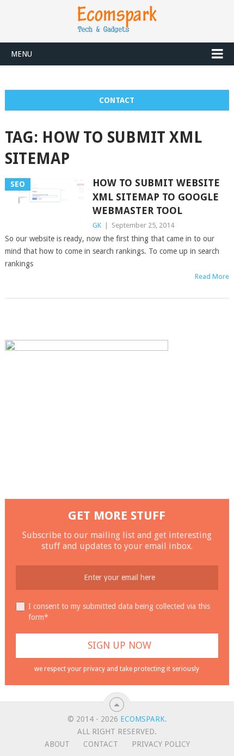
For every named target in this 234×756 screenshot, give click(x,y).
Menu (21, 54)
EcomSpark (142, 719)
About (57, 744)
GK (97, 225)
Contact (116, 100)
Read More (212, 276)
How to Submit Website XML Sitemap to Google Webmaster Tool (156, 196)
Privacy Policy (161, 744)
